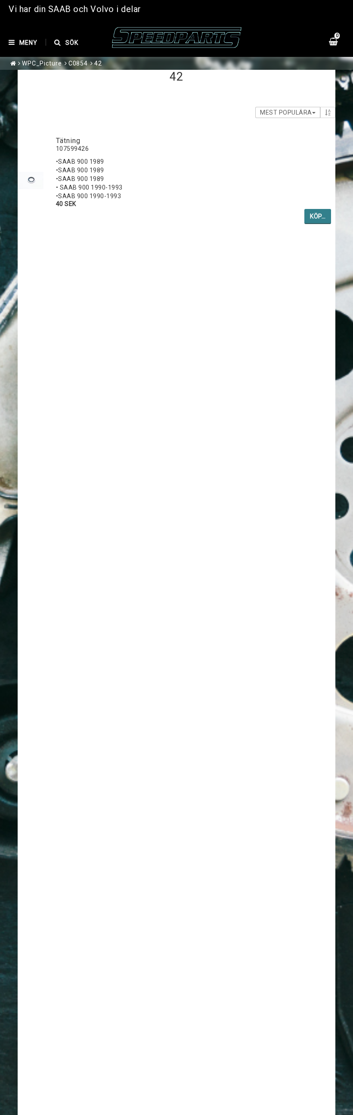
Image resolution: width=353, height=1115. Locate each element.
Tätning (68, 141)
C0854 (78, 63)
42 (98, 63)
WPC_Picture (42, 63)
